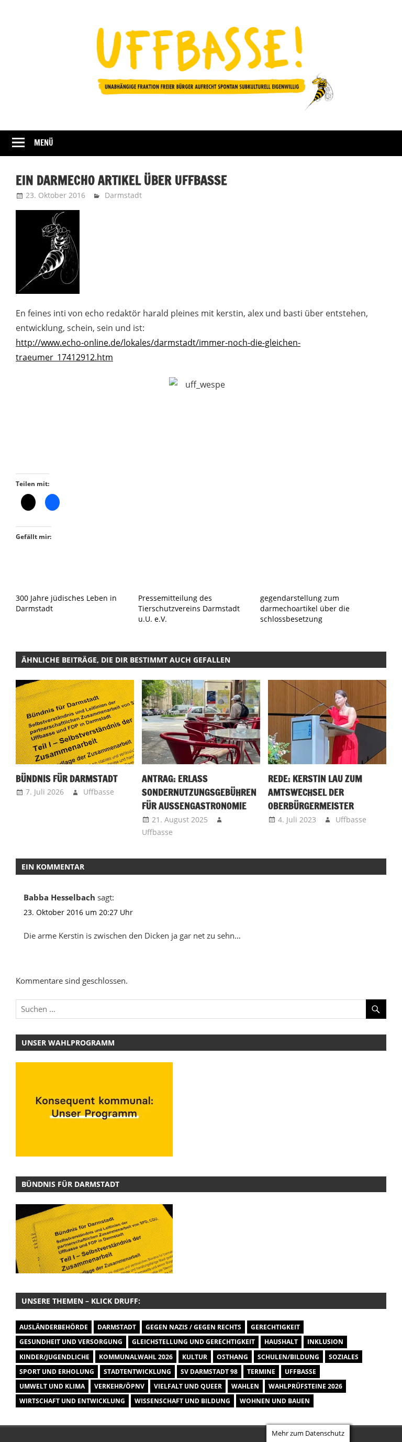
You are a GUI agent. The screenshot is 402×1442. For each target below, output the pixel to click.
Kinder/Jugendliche (54, 1356)
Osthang (232, 1356)
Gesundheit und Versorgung (70, 1341)
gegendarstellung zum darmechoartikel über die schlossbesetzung (305, 608)
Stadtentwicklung (137, 1371)
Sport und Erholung (56, 1371)
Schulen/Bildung (288, 1356)
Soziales (344, 1356)
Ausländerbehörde (53, 1327)
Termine (261, 1371)
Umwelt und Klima (52, 1386)
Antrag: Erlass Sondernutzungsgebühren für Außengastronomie (199, 792)
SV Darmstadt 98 (209, 1371)
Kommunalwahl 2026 (136, 1356)
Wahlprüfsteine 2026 (305, 1386)
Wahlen (245, 1386)
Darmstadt (123, 195)
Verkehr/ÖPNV (119, 1386)
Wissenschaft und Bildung (182, 1400)
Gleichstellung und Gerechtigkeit (193, 1341)
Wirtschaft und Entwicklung (72, 1400)
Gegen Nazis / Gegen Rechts (193, 1327)
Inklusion (325, 1341)
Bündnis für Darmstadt (67, 778)
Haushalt (281, 1341)
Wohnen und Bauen (275, 1400)
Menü (43, 142)
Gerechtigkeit (275, 1327)
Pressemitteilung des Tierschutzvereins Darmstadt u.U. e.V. (189, 608)
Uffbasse (98, 792)
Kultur (194, 1356)
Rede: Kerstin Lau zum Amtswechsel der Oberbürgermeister (315, 792)
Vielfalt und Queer (188, 1386)
